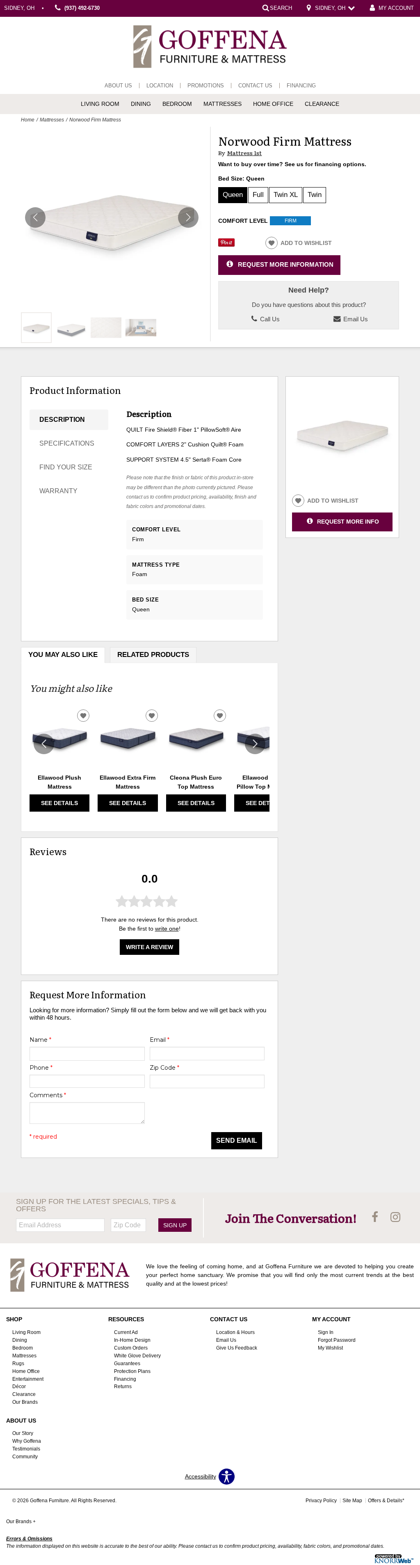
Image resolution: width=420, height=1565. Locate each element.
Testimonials (26, 1449)
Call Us (269, 319)
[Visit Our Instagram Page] (395, 1217)
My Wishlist (330, 1348)
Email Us (355, 319)
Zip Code (164, 1067)
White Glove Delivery (137, 1356)
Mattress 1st (244, 153)
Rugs (18, 1363)
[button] (188, 217)
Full (258, 195)
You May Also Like (63, 655)
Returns (123, 1386)
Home (27, 120)
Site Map (352, 1500)
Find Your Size (65, 467)
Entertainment (27, 1379)
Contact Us (255, 85)
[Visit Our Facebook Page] (375, 1217)
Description (62, 419)
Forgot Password (337, 1340)
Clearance (322, 104)
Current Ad (126, 1332)
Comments (48, 1095)
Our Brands (25, 1402)
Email (159, 1039)
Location (159, 85)
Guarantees (127, 1363)
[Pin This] (226, 244)
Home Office (273, 104)
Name (40, 1039)
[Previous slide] (44, 744)
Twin (315, 195)
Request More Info (348, 521)
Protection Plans (132, 1371)
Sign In (325, 1332)
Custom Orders (131, 1348)
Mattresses (222, 104)
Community (25, 1457)
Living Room (100, 104)
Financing (301, 85)
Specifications (66, 443)
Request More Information (285, 264)
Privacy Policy (321, 1500)
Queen (233, 195)
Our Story (22, 1433)
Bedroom (177, 104)
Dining (141, 104)
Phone (41, 1067)
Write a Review (149, 947)
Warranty (58, 490)
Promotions (205, 85)
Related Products (153, 655)
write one (167, 928)
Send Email (236, 1140)
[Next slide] (255, 744)
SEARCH (281, 8)
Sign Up (175, 1225)
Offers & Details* (386, 1500)
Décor (19, 1386)
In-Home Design (132, 1340)
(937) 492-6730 (82, 8)
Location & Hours (235, 1332)
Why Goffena (26, 1441)
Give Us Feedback (236, 1348)
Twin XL (286, 195)
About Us (118, 85)
